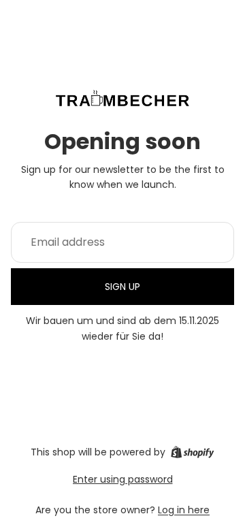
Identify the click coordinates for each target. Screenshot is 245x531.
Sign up (122, 286)
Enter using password (123, 479)
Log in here (184, 510)
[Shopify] (192, 452)
